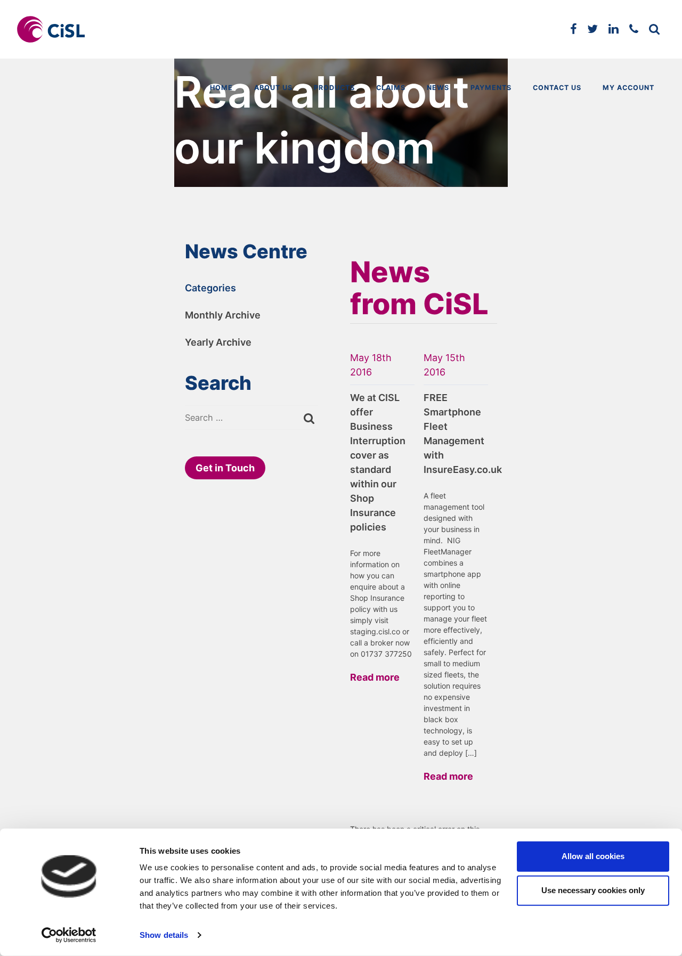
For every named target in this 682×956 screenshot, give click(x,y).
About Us (273, 88)
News (438, 88)
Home (221, 88)
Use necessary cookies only (593, 890)
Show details (164, 934)
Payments (491, 88)
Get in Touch (225, 467)
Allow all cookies (593, 856)
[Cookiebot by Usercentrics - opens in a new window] (69, 935)
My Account (628, 88)
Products (334, 88)
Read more (375, 677)
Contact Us (557, 88)
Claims (390, 88)
